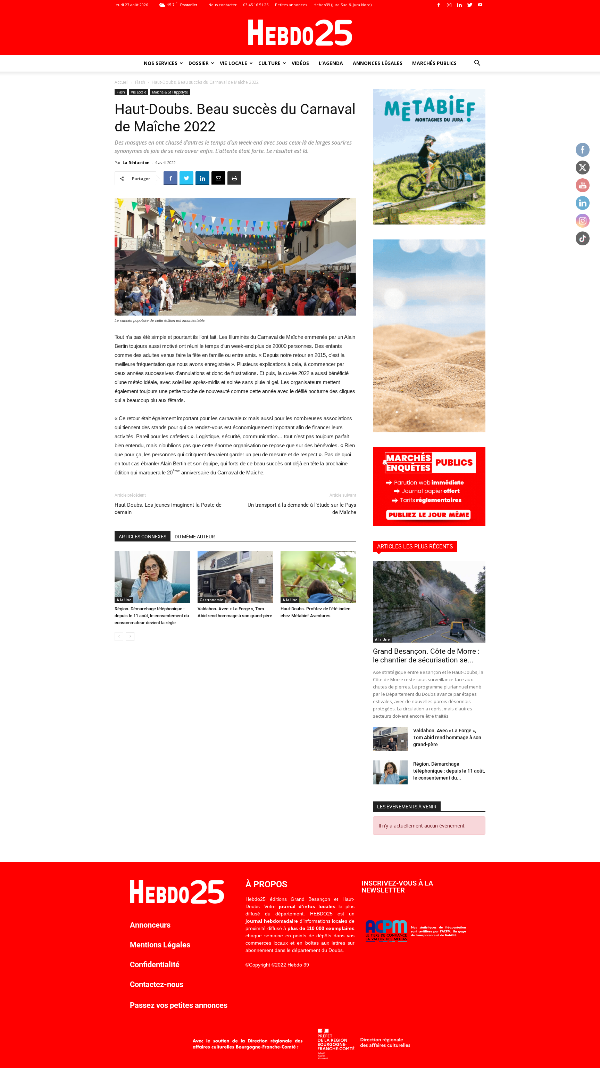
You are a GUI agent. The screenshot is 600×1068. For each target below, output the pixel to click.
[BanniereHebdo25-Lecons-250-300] (429, 222)
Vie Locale (233, 63)
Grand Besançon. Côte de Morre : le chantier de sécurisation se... (426, 655)
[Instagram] (449, 5)
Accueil (121, 82)
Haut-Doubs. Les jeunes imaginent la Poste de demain (168, 508)
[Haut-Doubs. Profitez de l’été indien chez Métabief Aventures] (318, 577)
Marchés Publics (434, 63)
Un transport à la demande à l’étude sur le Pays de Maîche (302, 508)
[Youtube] (480, 5)
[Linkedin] (459, 5)
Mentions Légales (160, 944)
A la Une (124, 599)
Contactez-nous (156, 984)
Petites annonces (291, 4)
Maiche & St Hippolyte (170, 92)
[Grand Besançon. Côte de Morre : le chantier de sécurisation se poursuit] (429, 602)
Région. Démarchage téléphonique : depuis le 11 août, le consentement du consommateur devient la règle (152, 615)
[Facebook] (438, 5)
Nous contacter (222, 4)
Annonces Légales (377, 63)
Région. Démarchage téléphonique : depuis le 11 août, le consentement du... (449, 771)
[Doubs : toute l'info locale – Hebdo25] (300, 32)
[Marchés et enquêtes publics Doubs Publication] (429, 524)
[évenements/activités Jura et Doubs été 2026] (429, 430)
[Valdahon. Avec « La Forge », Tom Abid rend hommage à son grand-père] (235, 577)
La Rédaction (136, 162)
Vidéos (300, 63)
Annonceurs (150, 925)
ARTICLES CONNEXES (142, 536)
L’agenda (331, 63)
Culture (269, 63)
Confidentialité (155, 964)
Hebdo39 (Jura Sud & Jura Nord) (343, 4)
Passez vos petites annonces (178, 1005)
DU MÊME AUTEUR (195, 536)
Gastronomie (211, 599)
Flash (140, 82)
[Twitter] (470, 5)
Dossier (199, 63)
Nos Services (160, 63)
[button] (477, 63)
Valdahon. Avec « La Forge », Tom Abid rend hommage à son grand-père (447, 737)
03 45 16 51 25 (255, 4)
